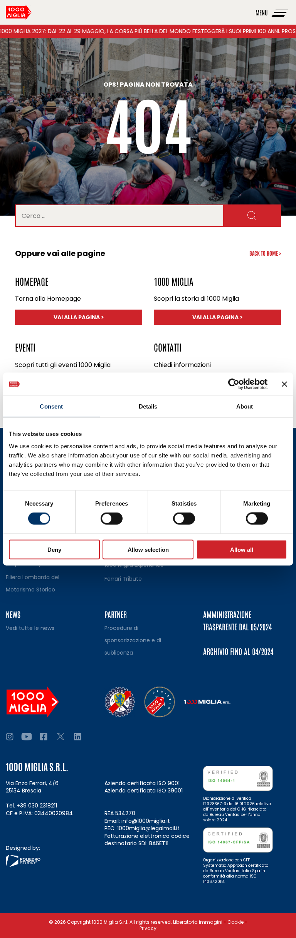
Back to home (265, 253)
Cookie (235, 922)
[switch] (112, 519)
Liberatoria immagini (197, 922)
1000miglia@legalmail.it (148, 828)
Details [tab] (148, 406)
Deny (54, 549)
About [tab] (244, 406)
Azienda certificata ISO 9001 (142, 783)
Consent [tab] (51, 406)
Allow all (241, 549)
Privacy (148, 928)
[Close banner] (284, 384)
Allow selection (148, 549)
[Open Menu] (280, 12)
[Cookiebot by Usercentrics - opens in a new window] (233, 384)
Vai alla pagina (92, 317)
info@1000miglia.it (145, 821)
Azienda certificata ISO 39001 (143, 790)
